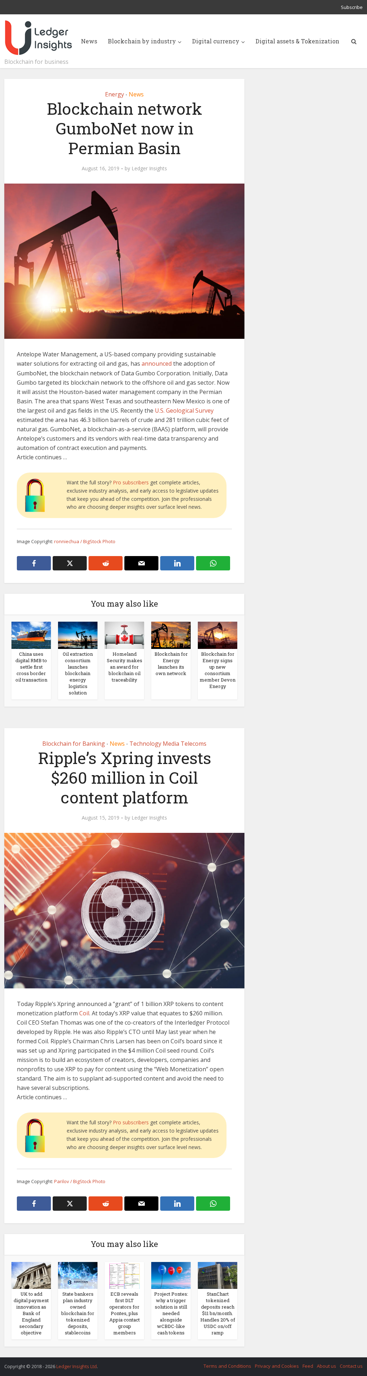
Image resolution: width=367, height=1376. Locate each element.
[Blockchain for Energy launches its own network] (171, 635)
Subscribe (352, 7)
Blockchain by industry (142, 41)
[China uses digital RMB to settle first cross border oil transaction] (31, 635)
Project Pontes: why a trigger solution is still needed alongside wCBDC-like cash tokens (171, 1313)
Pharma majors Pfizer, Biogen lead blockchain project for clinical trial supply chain (176, 1363)
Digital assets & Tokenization (297, 41)
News (89, 41)
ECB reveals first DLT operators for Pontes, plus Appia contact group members (124, 1313)
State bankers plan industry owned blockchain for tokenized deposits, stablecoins (77, 1313)
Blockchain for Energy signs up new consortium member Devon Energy (217, 670)
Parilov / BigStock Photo (79, 1181)
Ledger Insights (149, 168)
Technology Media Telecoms (167, 744)
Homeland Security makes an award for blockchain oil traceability (124, 667)
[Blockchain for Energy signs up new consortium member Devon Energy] (217, 635)
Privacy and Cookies (277, 1366)
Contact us (351, 1366)
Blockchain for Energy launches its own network (171, 664)
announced (157, 363)
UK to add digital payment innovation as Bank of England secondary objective (31, 1313)
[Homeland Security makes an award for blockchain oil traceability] (124, 635)
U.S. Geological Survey (183, 410)
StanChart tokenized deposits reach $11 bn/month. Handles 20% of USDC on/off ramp (217, 1313)
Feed (307, 1366)
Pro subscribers (131, 482)
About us (326, 1366)
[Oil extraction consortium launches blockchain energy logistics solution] (77, 635)
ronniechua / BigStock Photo (84, 541)
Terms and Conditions (227, 1366)
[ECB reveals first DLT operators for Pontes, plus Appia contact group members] (124, 1275)
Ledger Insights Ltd (76, 1366)
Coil (84, 1013)
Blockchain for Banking (73, 744)
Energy (114, 94)
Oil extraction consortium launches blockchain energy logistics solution (78, 673)
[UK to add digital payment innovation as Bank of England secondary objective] (31, 1275)
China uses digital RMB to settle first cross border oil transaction (31, 667)
